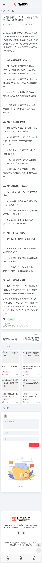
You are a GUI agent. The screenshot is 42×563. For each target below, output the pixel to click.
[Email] (24, 533)
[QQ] (19, 533)
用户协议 (7, 543)
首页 (3, 11)
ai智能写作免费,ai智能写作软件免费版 (31, 367)
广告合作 (32, 543)
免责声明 (16, 543)
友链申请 (21, 545)
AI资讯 (8, 11)
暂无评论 (7, 408)
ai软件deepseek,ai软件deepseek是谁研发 (31, 395)
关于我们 (24, 543)
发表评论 (33, 445)
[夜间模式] (38, 550)
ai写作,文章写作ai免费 (10, 366)
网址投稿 (29, 545)
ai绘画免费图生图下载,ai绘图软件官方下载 (10, 395)
